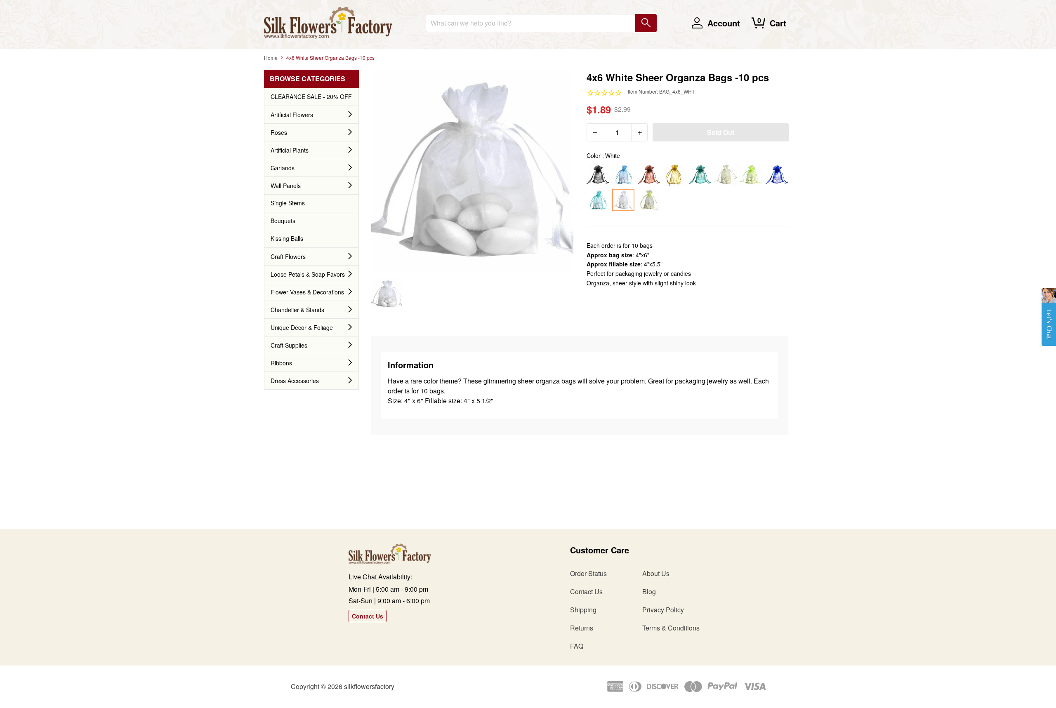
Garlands (283, 168)
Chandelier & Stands (297, 310)
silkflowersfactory (369, 686)
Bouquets (283, 220)
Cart (778, 23)
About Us (655, 573)
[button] (1049, 321)
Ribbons (281, 363)
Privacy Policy (663, 609)
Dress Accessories (295, 380)
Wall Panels (286, 185)
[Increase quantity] (639, 132)
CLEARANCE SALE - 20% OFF (311, 96)
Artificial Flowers (292, 115)
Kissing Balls (287, 238)
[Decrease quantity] (595, 132)
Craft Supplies (289, 345)
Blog (649, 591)
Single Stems (288, 203)
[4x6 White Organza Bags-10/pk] (386, 293)
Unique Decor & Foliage (302, 327)
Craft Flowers (288, 256)
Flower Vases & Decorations (307, 292)
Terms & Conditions (671, 628)
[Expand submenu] (350, 115)
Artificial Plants (290, 150)
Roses (279, 132)
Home (271, 57)
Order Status (588, 573)
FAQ (576, 646)
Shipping (583, 609)
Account (723, 23)
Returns (581, 628)
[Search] (646, 23)
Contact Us (367, 616)
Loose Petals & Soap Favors (308, 274)
